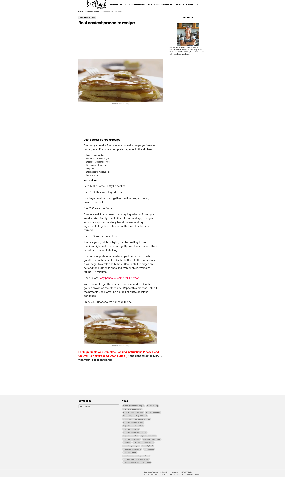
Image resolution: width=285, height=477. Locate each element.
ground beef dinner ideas (134, 426)
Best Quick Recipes (118, 4)
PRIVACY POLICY (186, 472)
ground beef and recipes (134, 422)
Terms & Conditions (151, 474)
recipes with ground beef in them (137, 459)
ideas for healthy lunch (133, 449)
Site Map (177, 474)
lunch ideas (150, 449)
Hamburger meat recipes (144, 442)
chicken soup (153, 406)
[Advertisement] (120, 43)
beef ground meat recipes (134, 406)
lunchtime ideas (130, 452)
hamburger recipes (132, 446)
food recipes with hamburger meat (137, 419)
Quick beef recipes (137, 4)
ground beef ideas (149, 436)
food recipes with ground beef (136, 416)
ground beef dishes (132, 429)
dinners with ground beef (134, 412)
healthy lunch (148, 446)
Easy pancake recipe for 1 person (119, 278)
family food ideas (154, 412)
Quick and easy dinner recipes (160, 4)
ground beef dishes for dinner (136, 432)
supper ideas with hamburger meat (138, 463)
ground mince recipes (152, 439)
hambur (128, 442)
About (197, 474)
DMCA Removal (166, 474)
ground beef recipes (132, 439)
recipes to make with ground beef (137, 456)
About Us (180, 4)
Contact (190, 4)
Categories (164, 472)
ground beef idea (131, 436)
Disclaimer (174, 472)
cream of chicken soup (133, 409)
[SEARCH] (198, 4)
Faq (183, 474)
